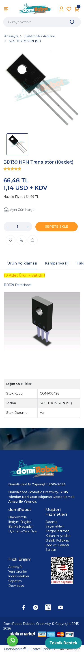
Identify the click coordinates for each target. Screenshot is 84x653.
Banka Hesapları (20, 527)
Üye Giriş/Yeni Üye (22, 531)
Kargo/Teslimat (57, 531)
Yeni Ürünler (17, 572)
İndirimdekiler (18, 576)
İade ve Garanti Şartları (57, 547)
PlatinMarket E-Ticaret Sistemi (28, 649)
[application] (63, 644)
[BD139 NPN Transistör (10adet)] (42, 90)
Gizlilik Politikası (57, 540)
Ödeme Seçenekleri (54, 524)
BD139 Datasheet (18, 285)
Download (16, 586)
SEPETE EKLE (56, 226)
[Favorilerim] (69, 9)
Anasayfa (15, 567)
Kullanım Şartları (57, 536)
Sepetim (15, 581)
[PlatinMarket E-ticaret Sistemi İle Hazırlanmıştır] (22, 634)
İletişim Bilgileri (20, 522)
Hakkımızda (17, 517)
